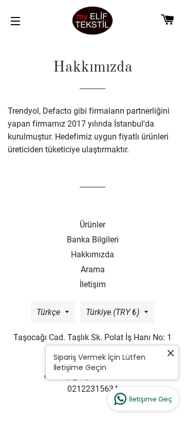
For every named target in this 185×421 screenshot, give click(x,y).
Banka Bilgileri (93, 239)
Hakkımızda (92, 254)
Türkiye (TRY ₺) (112, 312)
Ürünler (92, 225)
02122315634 (92, 389)
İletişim (93, 284)
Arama (93, 269)
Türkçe (48, 312)
